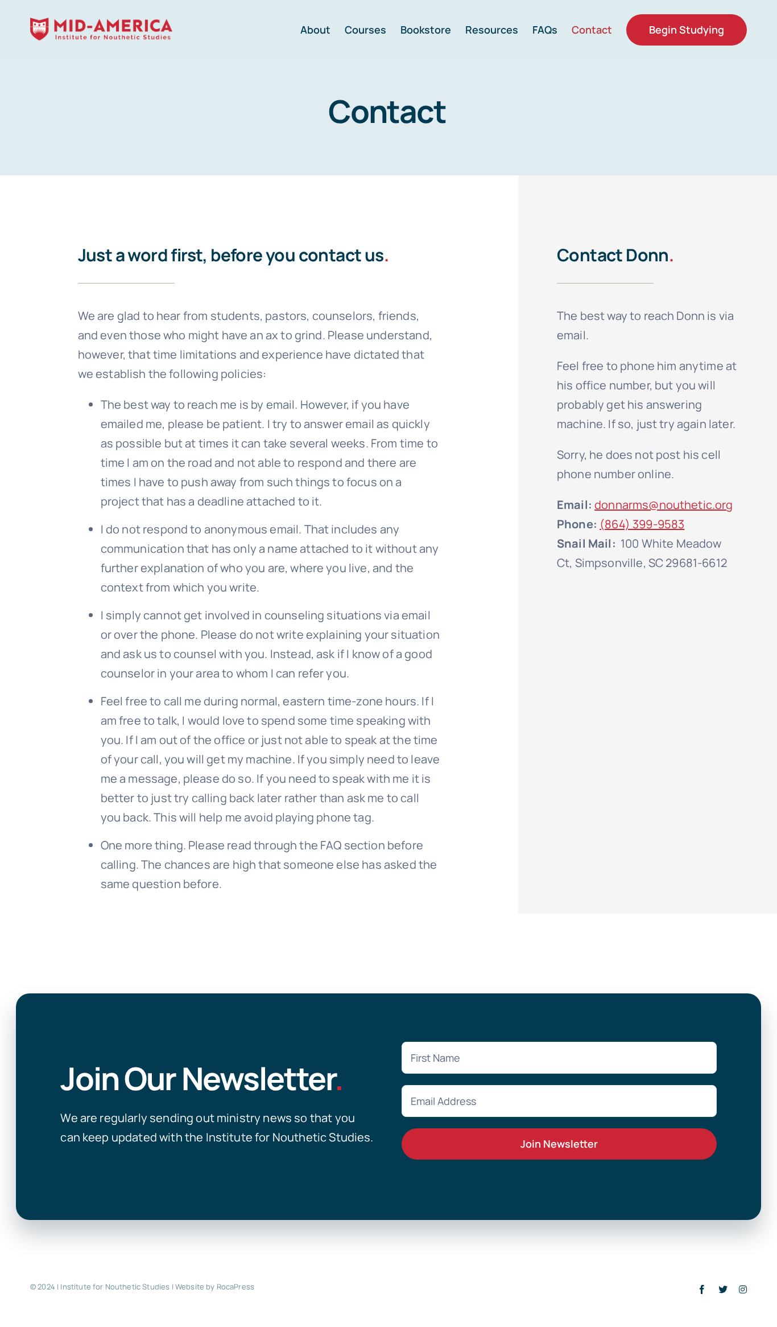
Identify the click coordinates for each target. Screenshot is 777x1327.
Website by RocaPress (214, 1286)
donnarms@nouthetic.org (663, 504)
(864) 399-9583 (642, 524)
